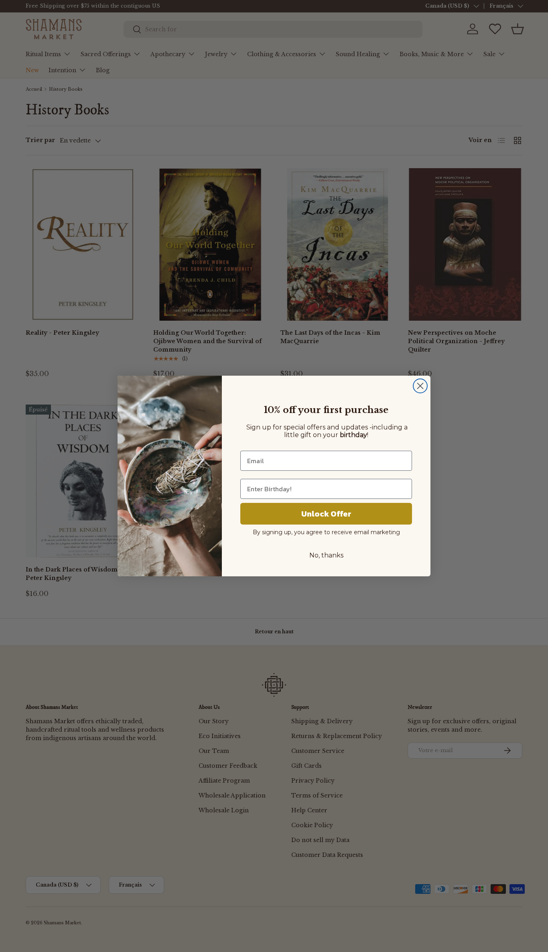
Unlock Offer (326, 514)
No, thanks (326, 555)
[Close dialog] (420, 386)
